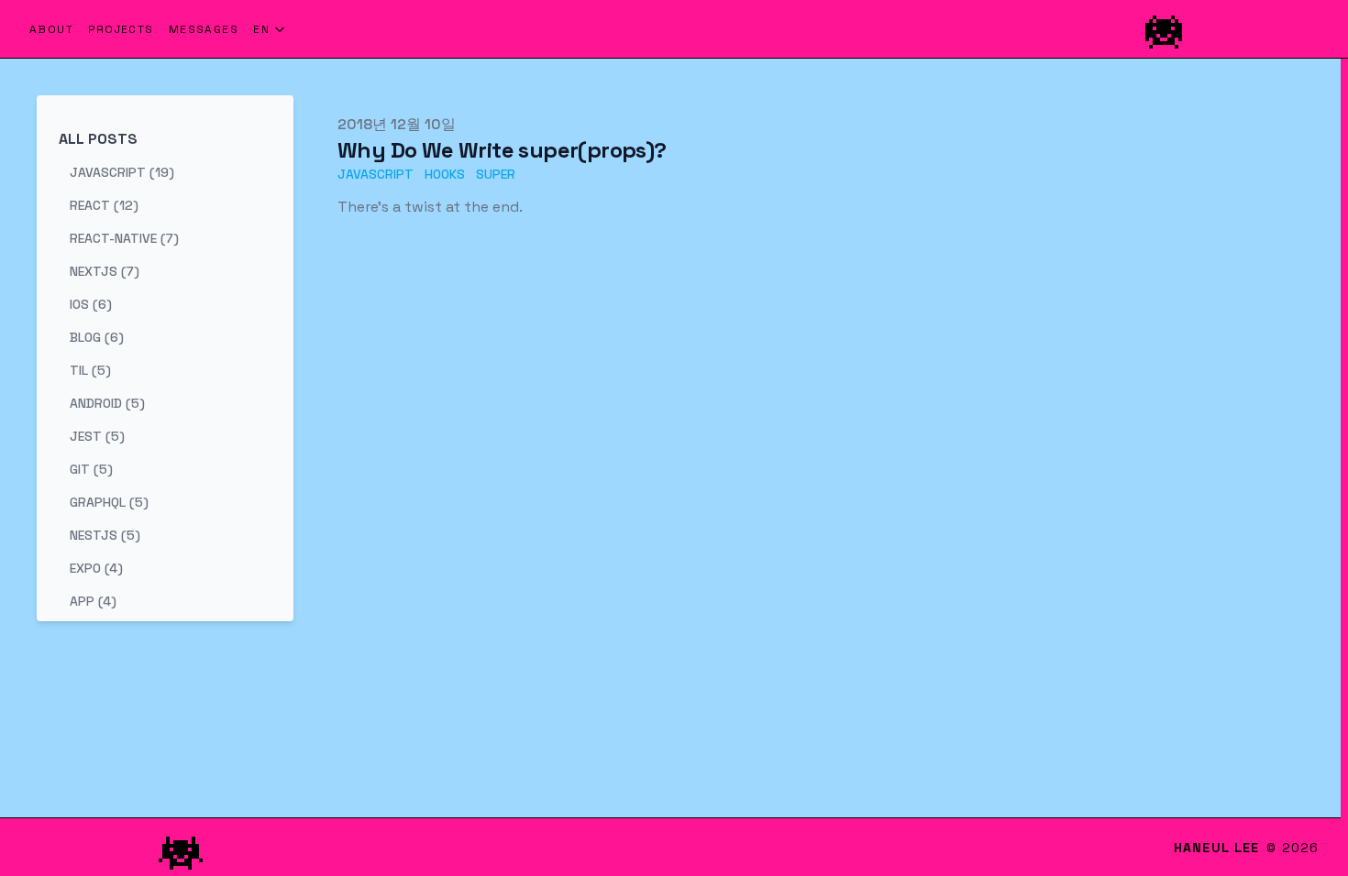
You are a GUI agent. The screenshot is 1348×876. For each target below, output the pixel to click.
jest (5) (97, 436)
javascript (375, 174)
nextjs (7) (104, 271)
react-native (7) (124, 238)
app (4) (93, 601)
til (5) (90, 370)
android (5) (107, 403)
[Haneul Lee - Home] (808, 29)
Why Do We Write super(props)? (502, 150)
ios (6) (91, 304)
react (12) (104, 205)
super (495, 174)
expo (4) (96, 568)
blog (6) (97, 337)
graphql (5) (109, 502)
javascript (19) (122, 172)
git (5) (91, 469)
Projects (121, 29)
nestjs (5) (105, 535)
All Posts (98, 138)
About (51, 29)
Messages (204, 29)
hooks (445, 174)
